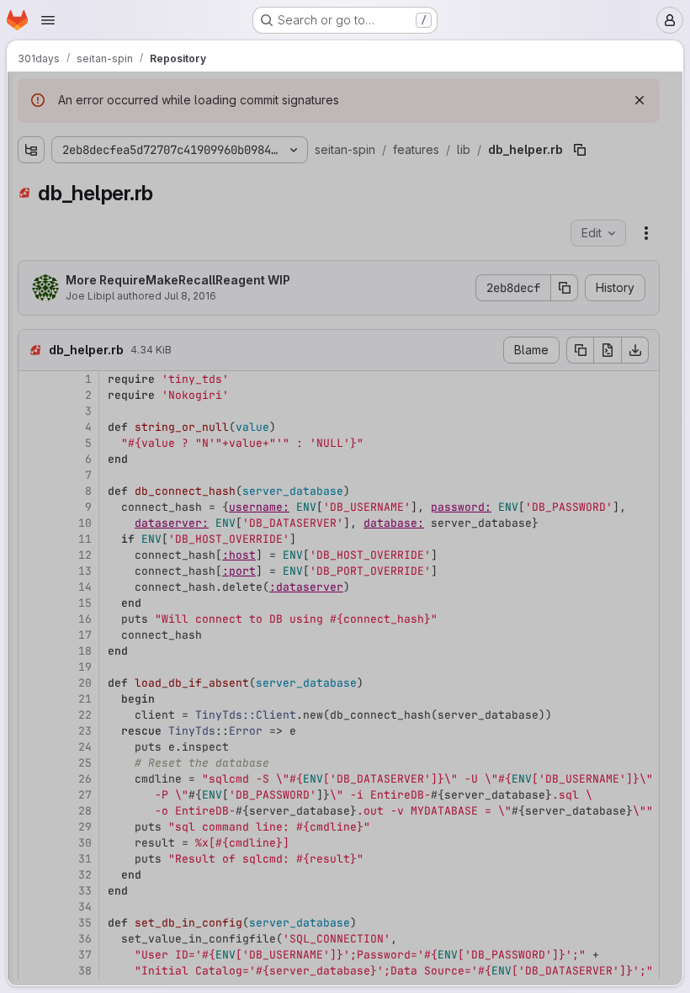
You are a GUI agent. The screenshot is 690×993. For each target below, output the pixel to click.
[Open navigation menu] (47, 20)
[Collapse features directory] (31, 158)
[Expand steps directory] (44, 374)
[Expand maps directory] (31, 481)
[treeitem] (140, 158)
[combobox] (139, 128)
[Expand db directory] (58, 212)
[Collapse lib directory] (44, 185)
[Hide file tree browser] (31, 95)
